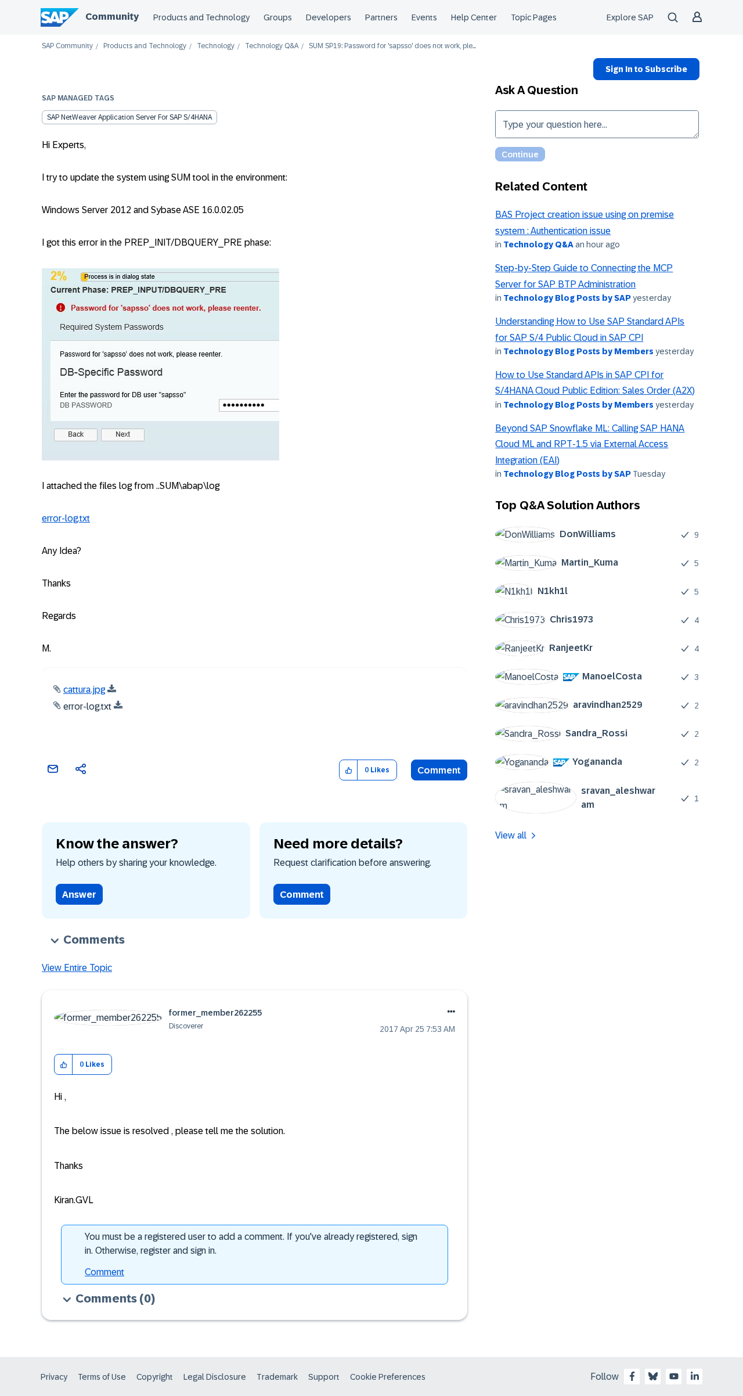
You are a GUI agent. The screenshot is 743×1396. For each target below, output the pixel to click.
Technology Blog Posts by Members (578, 351)
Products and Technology (201, 17)
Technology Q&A (271, 46)
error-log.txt (66, 518)
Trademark (277, 1376)
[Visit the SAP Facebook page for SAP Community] (632, 1376)
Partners (381, 17)
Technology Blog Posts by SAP (567, 298)
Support (324, 1376)
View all (510, 835)
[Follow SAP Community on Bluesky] (653, 1376)
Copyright (154, 1376)
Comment (439, 770)
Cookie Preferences (387, 1376)
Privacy (54, 1376)
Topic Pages (534, 17)
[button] (349, 770)
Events (424, 17)
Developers (328, 17)
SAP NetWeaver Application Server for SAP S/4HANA (129, 117)
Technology (216, 46)
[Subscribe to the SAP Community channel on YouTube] (674, 1376)
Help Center (474, 17)
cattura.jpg (84, 690)
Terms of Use (102, 1376)
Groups (278, 17)
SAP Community (67, 46)
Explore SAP (630, 17)
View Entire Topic (77, 968)
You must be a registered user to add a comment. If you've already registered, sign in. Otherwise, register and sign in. (251, 1243)
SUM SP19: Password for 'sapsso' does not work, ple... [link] (392, 46)
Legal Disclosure (214, 1376)
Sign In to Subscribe (646, 69)
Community (112, 16)
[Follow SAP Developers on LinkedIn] (694, 1376)
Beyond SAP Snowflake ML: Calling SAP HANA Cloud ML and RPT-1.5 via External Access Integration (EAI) (589, 444)
